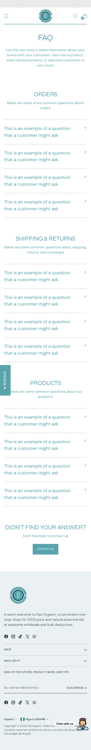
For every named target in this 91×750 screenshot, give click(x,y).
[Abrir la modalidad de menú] (6, 16)
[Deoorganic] (45, 16)
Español (9, 719)
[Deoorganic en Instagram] (13, 637)
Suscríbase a (77, 688)
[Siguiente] (73, 4)
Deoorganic (34, 726)
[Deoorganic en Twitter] (27, 637)
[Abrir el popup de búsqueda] (75, 16)
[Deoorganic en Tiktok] (20, 637)
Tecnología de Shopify (17, 733)
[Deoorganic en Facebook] (6, 637)
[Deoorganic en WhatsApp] (35, 637)
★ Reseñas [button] (5, 380)
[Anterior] (17, 4)
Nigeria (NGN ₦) (35, 719)
